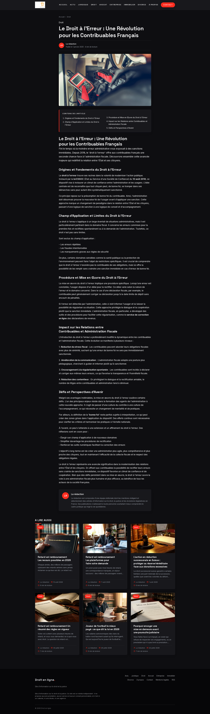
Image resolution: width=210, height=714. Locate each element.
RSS (173, 680)
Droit (94, 5)
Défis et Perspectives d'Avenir (121, 128)
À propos (153, 5)
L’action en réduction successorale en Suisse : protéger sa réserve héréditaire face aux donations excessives (151, 562)
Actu (72, 5)
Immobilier (129, 5)
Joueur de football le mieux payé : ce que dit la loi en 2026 (102, 627)
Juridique (83, 5)
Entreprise (115, 5)
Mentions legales (162, 680)
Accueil (63, 5)
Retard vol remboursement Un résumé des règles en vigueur (54, 627)
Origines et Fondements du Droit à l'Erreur (82, 118)
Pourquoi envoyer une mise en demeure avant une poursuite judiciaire (146, 629)
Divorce (142, 5)
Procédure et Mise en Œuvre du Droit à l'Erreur (128, 117)
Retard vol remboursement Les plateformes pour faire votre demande (100, 560)
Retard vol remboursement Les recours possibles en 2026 (54, 559)
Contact (168, 5)
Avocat (103, 5)
